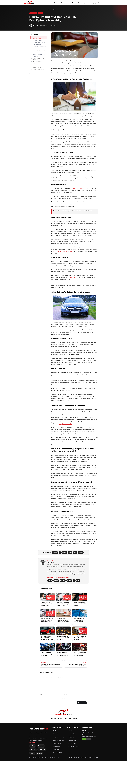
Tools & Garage (57, 743)
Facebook (55, 552)
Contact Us (71, 734)
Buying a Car (35, 9)
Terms (90, 757)
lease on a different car (90, 266)
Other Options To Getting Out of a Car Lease (39, 51)
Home (30, 9)
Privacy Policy (72, 743)
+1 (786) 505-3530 (87, 732)
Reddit (70, 552)
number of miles (71, 277)
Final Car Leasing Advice (38, 69)
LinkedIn (50, 580)
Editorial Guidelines (73, 746)
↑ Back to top (34, 72)
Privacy (95, 757)
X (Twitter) (41, 749)
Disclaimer (71, 737)
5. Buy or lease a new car (38, 48)
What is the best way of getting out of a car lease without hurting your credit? (39, 62)
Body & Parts (71, 3)
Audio (62, 3)
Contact (76, 757)
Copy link (81, 552)
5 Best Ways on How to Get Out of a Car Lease (39, 37)
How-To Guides (57, 752)
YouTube (56, 580)
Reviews (56, 3)
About (71, 757)
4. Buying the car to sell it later (39, 46)
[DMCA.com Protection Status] (86, 739)
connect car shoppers (78, 188)
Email (75, 552)
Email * (65, 694)
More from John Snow (52, 577)
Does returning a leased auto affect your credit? (39, 66)
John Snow (35, 25)
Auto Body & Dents (58, 737)
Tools (79, 3)
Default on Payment (37, 56)
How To (100, 3)
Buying (94, 3)
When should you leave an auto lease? (38, 59)
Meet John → (32, 742)
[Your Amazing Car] (29, 2)
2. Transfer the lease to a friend (39, 42)
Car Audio (56, 734)
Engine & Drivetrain (58, 740)
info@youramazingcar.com (89, 736)
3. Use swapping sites (37, 44)
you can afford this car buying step (62, 251)
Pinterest (64, 552)
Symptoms (87, 3)
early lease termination (65, 424)
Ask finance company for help (39, 54)
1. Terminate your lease (37, 40)
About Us (71, 731)
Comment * (42, 680)
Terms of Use (72, 740)
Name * (41, 694)
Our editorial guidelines (63, 577)
